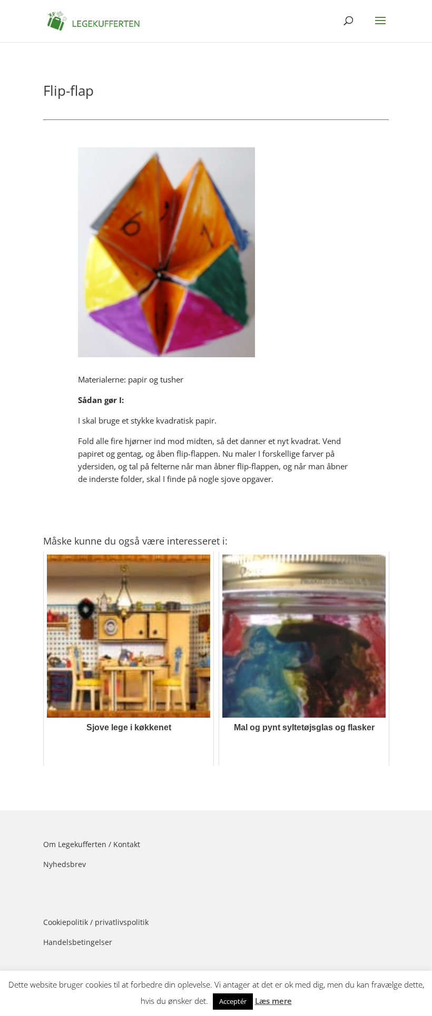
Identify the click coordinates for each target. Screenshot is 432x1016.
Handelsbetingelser (77, 942)
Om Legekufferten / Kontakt (91, 844)
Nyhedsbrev (64, 864)
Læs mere (273, 1000)
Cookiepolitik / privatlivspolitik (96, 922)
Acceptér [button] (233, 1001)
